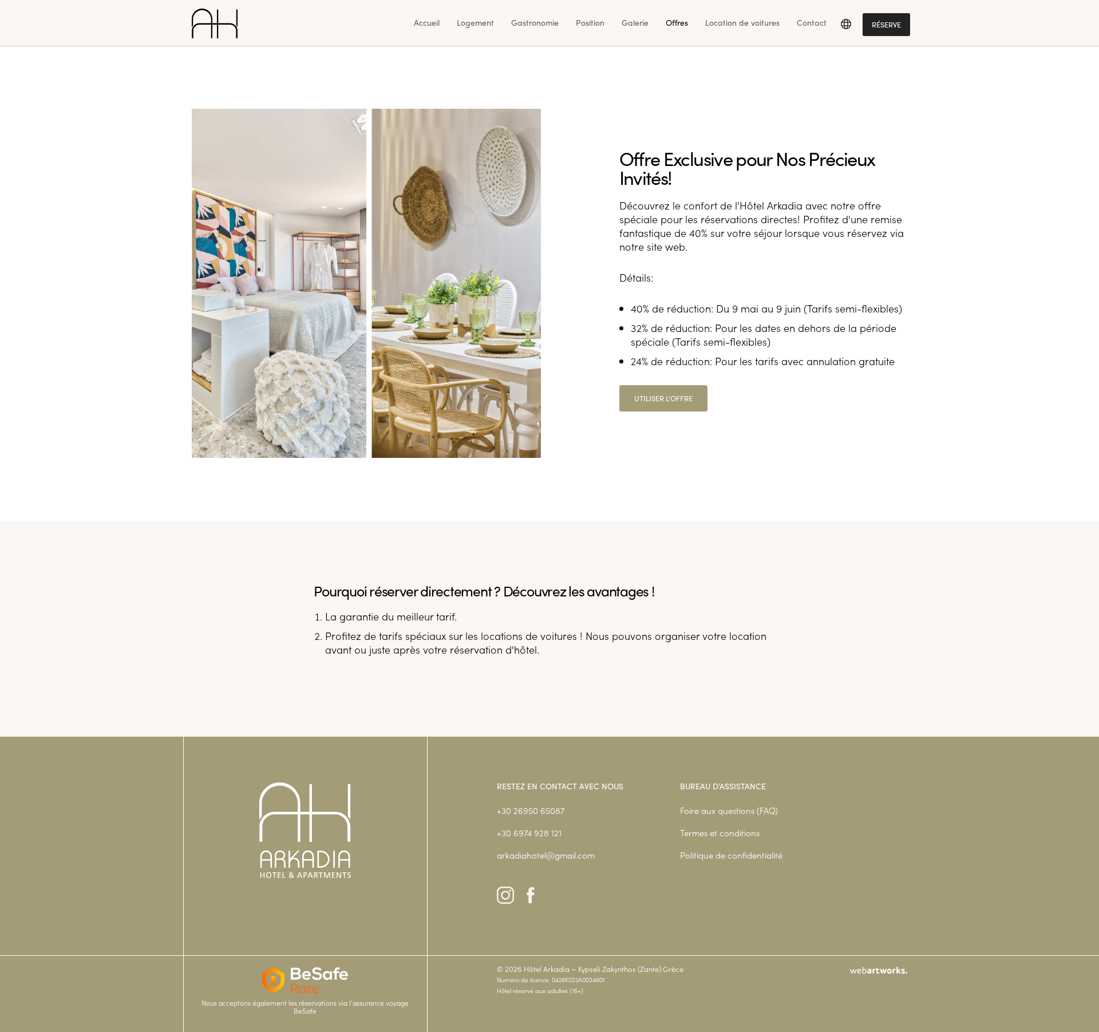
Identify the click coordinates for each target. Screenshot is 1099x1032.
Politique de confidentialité (731, 855)
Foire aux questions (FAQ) (729, 810)
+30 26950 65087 (530, 810)
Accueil (427, 22)
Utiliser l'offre (663, 398)
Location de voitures (742, 22)
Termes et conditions (720, 833)
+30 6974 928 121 (529, 833)
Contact (812, 22)
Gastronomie (535, 22)
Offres (677, 22)
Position (590, 22)
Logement (475, 22)
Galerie (635, 22)
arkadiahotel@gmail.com (546, 855)
